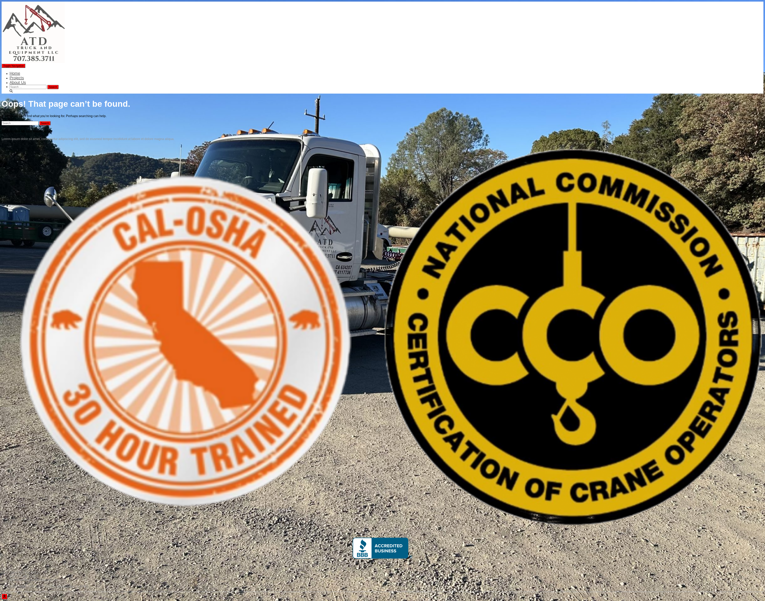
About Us (18, 82)
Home (15, 73)
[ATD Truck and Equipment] (33, 62)
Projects (17, 78)
